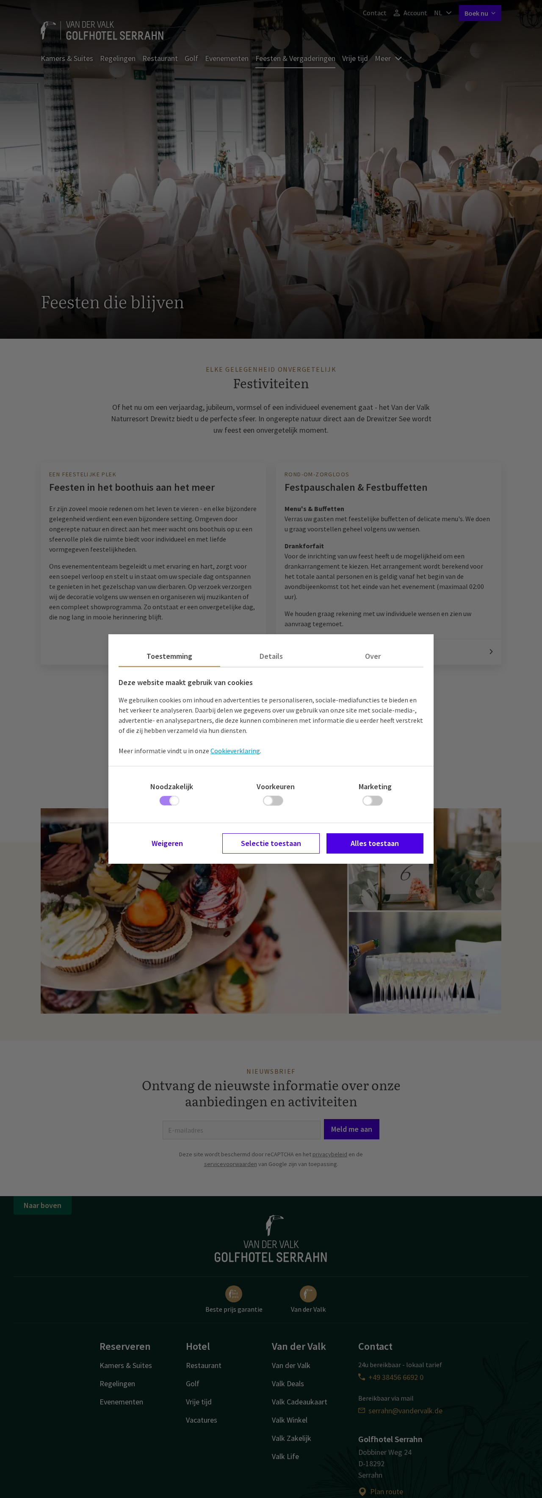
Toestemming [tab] (169, 656)
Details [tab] (271, 656)
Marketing (375, 786)
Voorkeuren (276, 786)
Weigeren (167, 843)
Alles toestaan (375, 843)
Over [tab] (373, 656)
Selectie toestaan (271, 843)
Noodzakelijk (171, 786)
